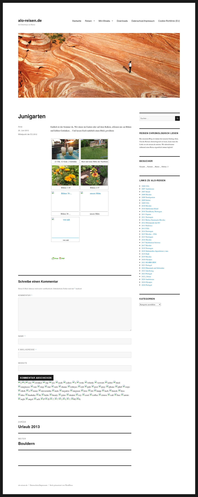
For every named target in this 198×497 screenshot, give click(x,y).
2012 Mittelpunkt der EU (151, 223)
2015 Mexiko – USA (149, 234)
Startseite (76, 20)
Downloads (122, 20)
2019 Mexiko (147, 256)
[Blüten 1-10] (65, 175)
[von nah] (65, 228)
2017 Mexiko (147, 245)
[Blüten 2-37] (94, 175)
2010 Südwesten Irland (150, 208)
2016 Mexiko (147, 239)
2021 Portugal (147, 265)
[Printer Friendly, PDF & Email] (58, 258)
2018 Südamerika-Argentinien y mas (155, 251)
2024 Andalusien (148, 279)
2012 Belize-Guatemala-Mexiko (153, 220)
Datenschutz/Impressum (142, 20)
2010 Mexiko (147, 206)
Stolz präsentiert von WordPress (61, 485)
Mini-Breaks (104, 20)
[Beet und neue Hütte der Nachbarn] (94, 149)
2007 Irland (146, 191)
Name (22, 336)
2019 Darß (145, 254)
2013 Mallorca (147, 225)
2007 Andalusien (148, 189)
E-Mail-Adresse (27, 349)
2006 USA (145, 186)
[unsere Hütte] (94, 201)
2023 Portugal (147, 273)
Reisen (88, 20)
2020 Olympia (147, 259)
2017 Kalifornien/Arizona (151, 242)
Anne (20, 126)
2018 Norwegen (147, 248)
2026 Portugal (147, 285)
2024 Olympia (147, 282)
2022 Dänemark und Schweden (153, 268)
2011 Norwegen (147, 217)
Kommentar (25, 295)
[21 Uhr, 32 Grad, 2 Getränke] (65, 149)
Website (22, 363)
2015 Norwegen (147, 237)
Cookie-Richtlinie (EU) (169, 20)
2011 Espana (146, 214)
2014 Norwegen (147, 231)
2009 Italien (146, 200)
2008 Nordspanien (148, 197)
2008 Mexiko (147, 194)
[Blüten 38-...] (65, 201)
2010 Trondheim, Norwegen (152, 211)
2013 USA (145, 228)
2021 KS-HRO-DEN (149, 262)
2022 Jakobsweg (148, 271)
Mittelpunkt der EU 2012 (27, 134)
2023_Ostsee (146, 276)
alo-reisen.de (30, 20)
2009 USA (145, 203)
